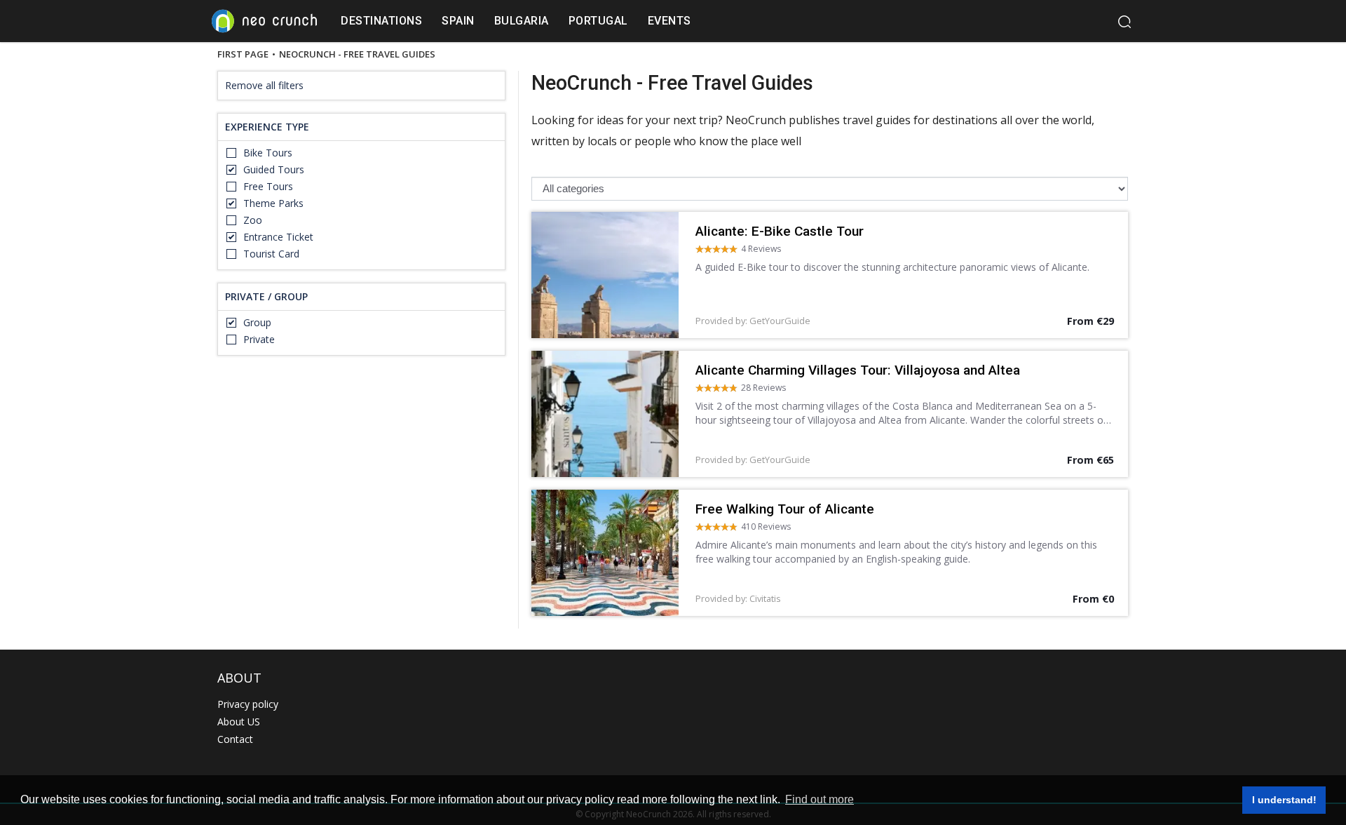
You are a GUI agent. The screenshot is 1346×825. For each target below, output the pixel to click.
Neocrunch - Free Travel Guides (357, 54)
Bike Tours (267, 152)
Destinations (381, 20)
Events (669, 20)
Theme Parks (273, 203)
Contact (235, 739)
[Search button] (1123, 21)
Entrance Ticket (278, 236)
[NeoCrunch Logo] (264, 21)
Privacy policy (247, 704)
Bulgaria (521, 20)
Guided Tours (273, 169)
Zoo (252, 220)
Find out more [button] (819, 799)
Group (257, 322)
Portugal (598, 20)
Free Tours (268, 186)
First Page (242, 54)
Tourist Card (271, 253)
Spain (458, 20)
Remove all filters (264, 85)
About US (238, 721)
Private (259, 339)
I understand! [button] (1284, 799)
